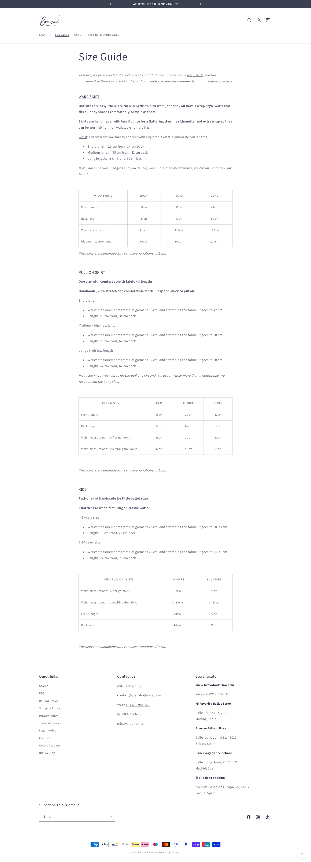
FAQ (41, 693)
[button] (44, 34)
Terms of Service (50, 723)
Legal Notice (47, 730)
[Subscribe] (110, 817)
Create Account (49, 745)
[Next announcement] (200, 4)
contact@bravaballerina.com (139, 695)
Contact (44, 738)
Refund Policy (48, 701)
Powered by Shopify (169, 852)
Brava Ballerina (148, 852)
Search (43, 686)
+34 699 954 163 (138, 705)
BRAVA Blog (47, 753)
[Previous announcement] (110, 4)
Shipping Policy (49, 708)
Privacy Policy (48, 716)
